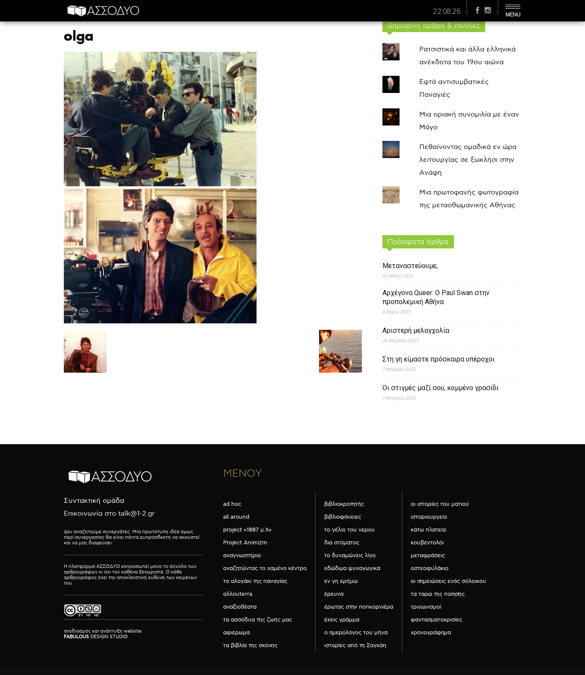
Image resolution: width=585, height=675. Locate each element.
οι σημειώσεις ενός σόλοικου (448, 581)
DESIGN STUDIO (96, 636)
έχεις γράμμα (341, 619)
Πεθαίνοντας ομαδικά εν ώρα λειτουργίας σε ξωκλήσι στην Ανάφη (467, 160)
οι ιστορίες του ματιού (440, 504)
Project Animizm (245, 542)
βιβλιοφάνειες (342, 517)
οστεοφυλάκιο (429, 568)
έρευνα (333, 594)
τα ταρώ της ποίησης (438, 594)
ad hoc (232, 504)
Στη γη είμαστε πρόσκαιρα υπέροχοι (438, 359)
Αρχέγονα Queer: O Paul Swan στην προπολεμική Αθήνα (435, 297)
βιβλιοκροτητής (344, 504)
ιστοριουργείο (429, 517)
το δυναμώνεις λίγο (350, 555)
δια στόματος (341, 542)
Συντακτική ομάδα (94, 501)
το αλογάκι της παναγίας (255, 581)
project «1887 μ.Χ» (247, 529)
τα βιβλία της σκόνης (250, 645)
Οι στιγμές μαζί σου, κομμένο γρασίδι (440, 388)
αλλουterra (237, 594)
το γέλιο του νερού (349, 529)
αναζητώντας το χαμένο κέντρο (265, 568)
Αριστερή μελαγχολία (415, 330)
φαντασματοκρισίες (436, 619)
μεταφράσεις (428, 555)
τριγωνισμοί (426, 606)
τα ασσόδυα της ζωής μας (257, 619)
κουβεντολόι (427, 542)
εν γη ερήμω (341, 581)
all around (236, 517)
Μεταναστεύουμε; (410, 266)
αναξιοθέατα (240, 606)
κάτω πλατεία (428, 529)
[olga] (160, 321)
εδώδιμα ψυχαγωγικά (352, 568)
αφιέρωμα (236, 632)
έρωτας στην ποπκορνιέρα (358, 606)
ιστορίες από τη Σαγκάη (355, 645)
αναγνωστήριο (242, 555)
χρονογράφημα (431, 632)
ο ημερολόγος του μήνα (356, 632)
